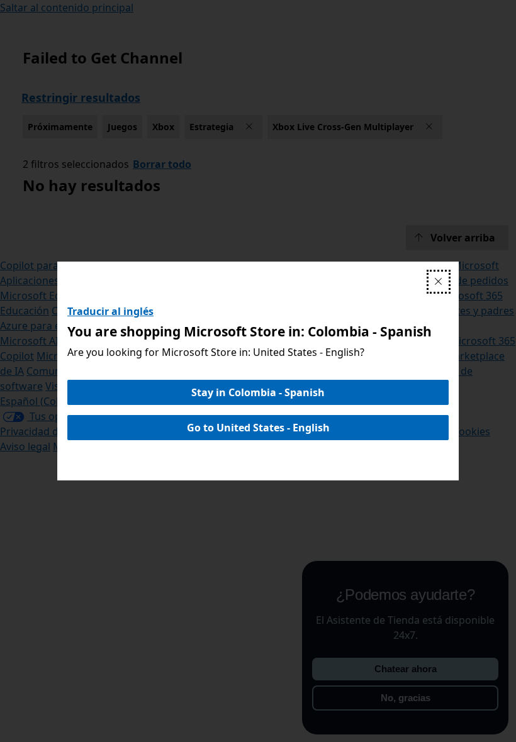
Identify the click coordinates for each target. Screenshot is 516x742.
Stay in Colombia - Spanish (258, 392)
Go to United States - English (258, 428)
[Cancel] (439, 282)
